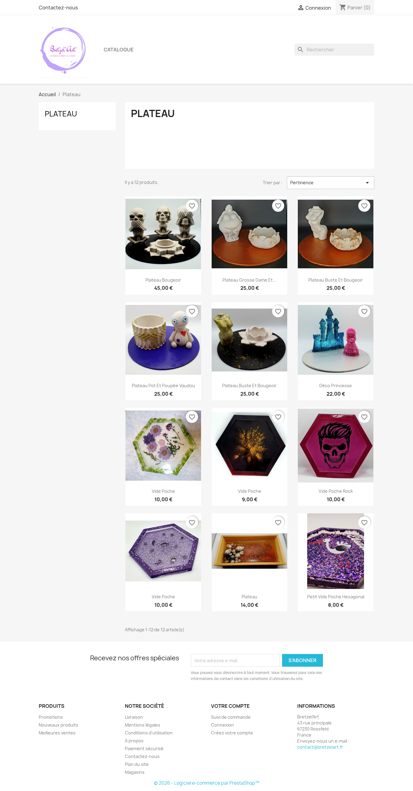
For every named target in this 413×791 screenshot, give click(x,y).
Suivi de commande (231, 717)
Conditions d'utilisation (149, 733)
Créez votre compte (232, 733)
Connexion (222, 725)
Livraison (134, 717)
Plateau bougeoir (163, 280)
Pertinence (330, 182)
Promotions (51, 717)
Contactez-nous (58, 7)
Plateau (61, 114)
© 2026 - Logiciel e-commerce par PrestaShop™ (206, 783)
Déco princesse (335, 385)
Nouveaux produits (58, 725)
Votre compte (230, 706)
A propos (134, 741)
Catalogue (119, 49)
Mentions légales (142, 725)
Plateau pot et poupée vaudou (163, 385)
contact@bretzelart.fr (320, 747)
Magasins (135, 772)
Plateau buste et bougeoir (335, 280)
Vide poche (163, 491)
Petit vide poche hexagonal (335, 597)
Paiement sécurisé (144, 748)
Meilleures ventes (57, 733)
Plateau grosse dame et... (249, 280)
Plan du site (137, 764)
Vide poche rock (336, 491)
